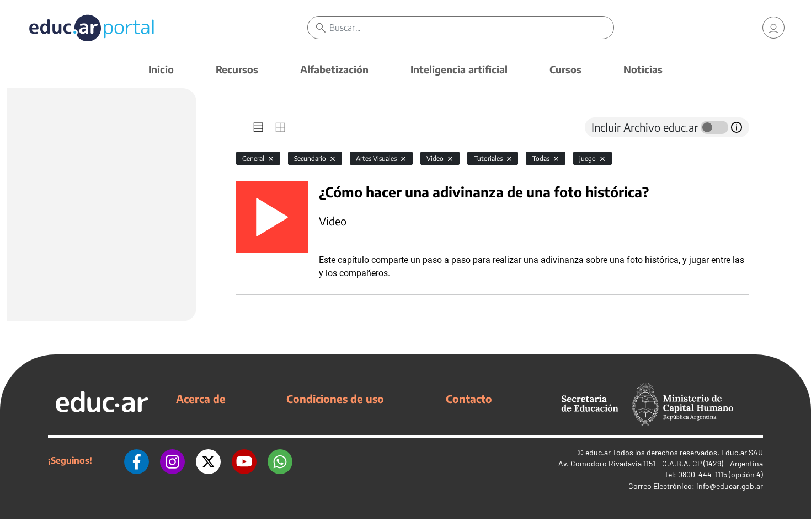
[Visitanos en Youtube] (244, 460)
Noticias (643, 69)
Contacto (469, 398)
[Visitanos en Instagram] (172, 460)
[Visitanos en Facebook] (136, 460)
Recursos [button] (237, 69)
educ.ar (598, 452)
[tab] (258, 127)
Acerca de (201, 398)
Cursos (565, 69)
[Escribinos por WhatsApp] (280, 460)
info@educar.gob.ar (729, 486)
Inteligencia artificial (459, 69)
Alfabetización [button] (334, 69)
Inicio (161, 69)
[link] (773, 28)
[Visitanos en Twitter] (208, 460)
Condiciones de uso (335, 398)
